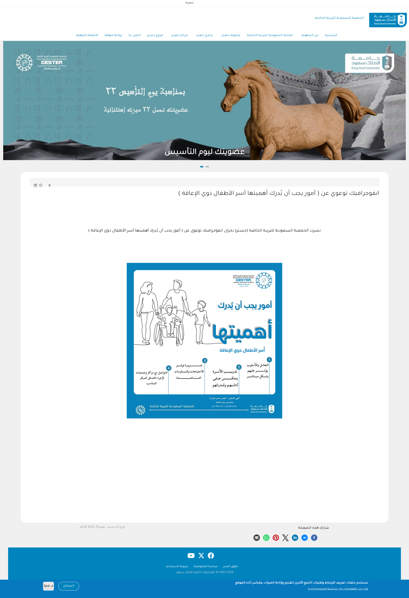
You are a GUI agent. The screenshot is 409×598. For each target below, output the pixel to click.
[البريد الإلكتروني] (256, 537)
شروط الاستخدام (177, 566)
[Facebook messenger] (304, 537)
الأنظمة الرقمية (87, 35)
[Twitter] (285, 537)
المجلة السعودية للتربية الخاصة (270, 35)
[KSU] (388, 18)
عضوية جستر (231, 35)
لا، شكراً (48, 586)
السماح (68, 586)
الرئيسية (331, 35)
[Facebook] (314, 537)
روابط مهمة (113, 35)
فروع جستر (155, 35)
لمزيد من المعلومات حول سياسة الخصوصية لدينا (338, 589)
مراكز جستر (179, 35)
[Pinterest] (276, 537)
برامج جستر (204, 35)
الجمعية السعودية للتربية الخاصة (339, 18)
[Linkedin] (295, 537)
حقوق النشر (230, 566)
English (190, 3)
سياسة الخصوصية (206, 566)
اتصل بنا (134, 35)
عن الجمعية (309, 35)
